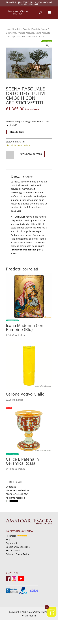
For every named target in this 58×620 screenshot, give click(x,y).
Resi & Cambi (13, 550)
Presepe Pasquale (26, 32)
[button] (47, 45)
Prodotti (17, 29)
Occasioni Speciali (31, 29)
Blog (8, 539)
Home (9, 29)
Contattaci (11, 486)
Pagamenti (11, 543)
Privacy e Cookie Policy (17, 554)
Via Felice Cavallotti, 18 (17, 490)
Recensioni (11, 535)
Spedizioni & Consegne (18, 546)
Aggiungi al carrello (31, 154)
